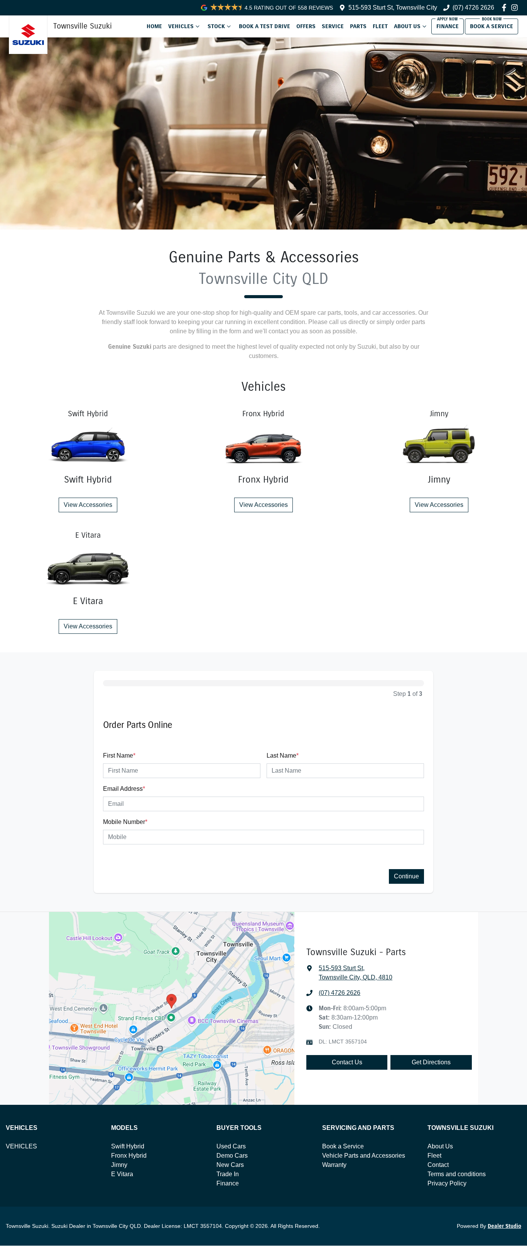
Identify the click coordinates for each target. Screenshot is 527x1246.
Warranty (334, 1165)
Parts (358, 26)
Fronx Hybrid (129, 1155)
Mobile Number (125, 822)
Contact (438, 1165)
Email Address (124, 788)
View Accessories (88, 504)
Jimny (119, 1165)
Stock (216, 26)
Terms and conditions (456, 1174)
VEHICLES (21, 1146)
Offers (306, 26)
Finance (447, 26)
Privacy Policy (446, 1183)
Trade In (227, 1174)
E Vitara (122, 1174)
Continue (406, 876)
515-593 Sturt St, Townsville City (392, 7)
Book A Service (491, 26)
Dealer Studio (504, 1226)
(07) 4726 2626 (473, 7)
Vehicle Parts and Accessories (363, 1155)
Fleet (380, 26)
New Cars (230, 1165)
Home (154, 26)
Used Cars (231, 1146)
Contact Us (347, 1062)
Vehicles (181, 26)
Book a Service (343, 1146)
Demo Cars (232, 1155)
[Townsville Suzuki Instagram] (516, 7)
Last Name (283, 755)
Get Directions (431, 1062)
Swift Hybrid (127, 1146)
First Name (119, 755)
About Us (407, 26)
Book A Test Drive (264, 26)
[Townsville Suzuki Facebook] (505, 7)
